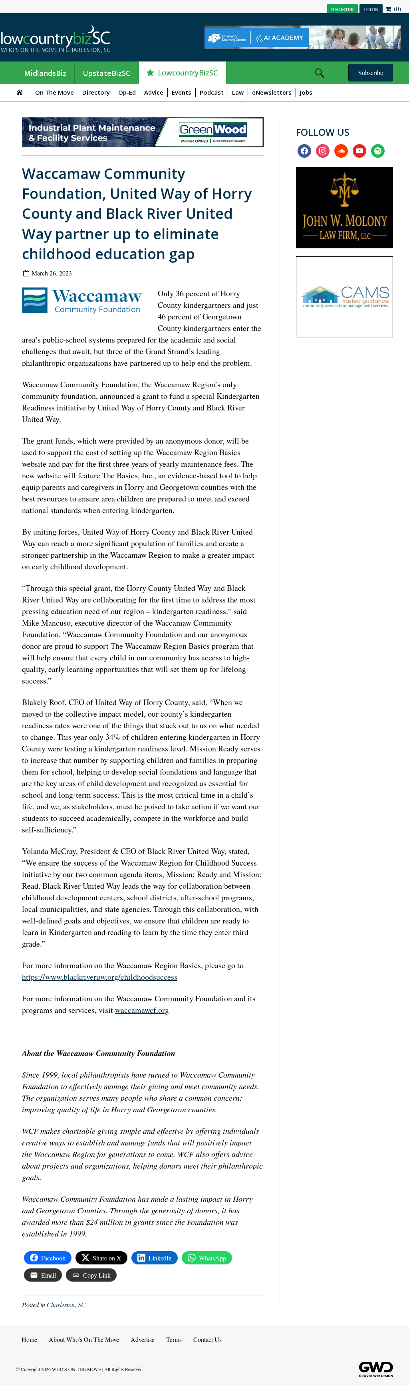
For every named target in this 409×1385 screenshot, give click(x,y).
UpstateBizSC (107, 73)
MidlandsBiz (45, 73)
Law (238, 92)
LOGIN (371, 9)
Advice (153, 92)
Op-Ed (127, 92)
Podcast (212, 92)
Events (181, 92)
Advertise (143, 1339)
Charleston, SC (66, 1304)
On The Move (54, 92)
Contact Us (207, 1339)
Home (29, 1339)
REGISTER (342, 9)
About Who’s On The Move (84, 1339)
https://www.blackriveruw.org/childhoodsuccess (99, 976)
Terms (174, 1339)
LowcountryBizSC (188, 72)
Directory (96, 92)
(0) (396, 8)
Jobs (306, 92)
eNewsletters (272, 92)
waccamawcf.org (142, 1010)
